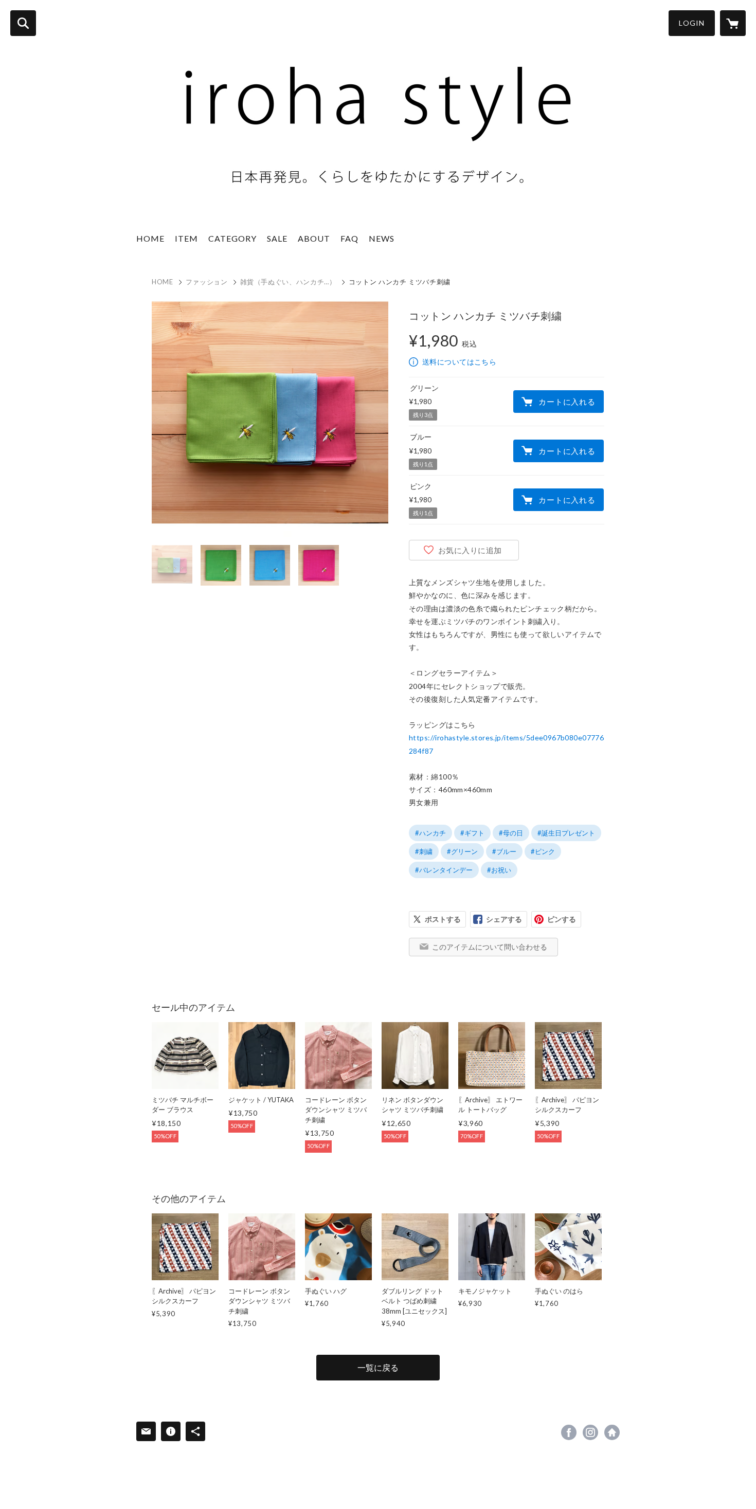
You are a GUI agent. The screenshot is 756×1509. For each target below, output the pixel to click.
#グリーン (462, 851)
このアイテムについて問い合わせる (489, 946)
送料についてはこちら (459, 361)
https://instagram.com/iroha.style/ (590, 1432)
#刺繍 (424, 851)
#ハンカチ (430, 833)
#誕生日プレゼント (566, 833)
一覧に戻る (378, 1367)
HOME (150, 238)
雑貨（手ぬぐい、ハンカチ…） (288, 282)
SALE (277, 238)
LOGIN (692, 23)
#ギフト (472, 833)
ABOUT (314, 238)
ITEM (186, 238)
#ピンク (543, 851)
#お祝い (499, 870)
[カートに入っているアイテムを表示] (733, 23)
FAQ (349, 238)
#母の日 (511, 833)
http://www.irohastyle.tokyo (612, 1432)
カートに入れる (566, 401)
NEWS (381, 238)
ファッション (207, 282)
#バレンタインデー (444, 870)
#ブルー (504, 851)
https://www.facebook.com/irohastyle (569, 1432)
